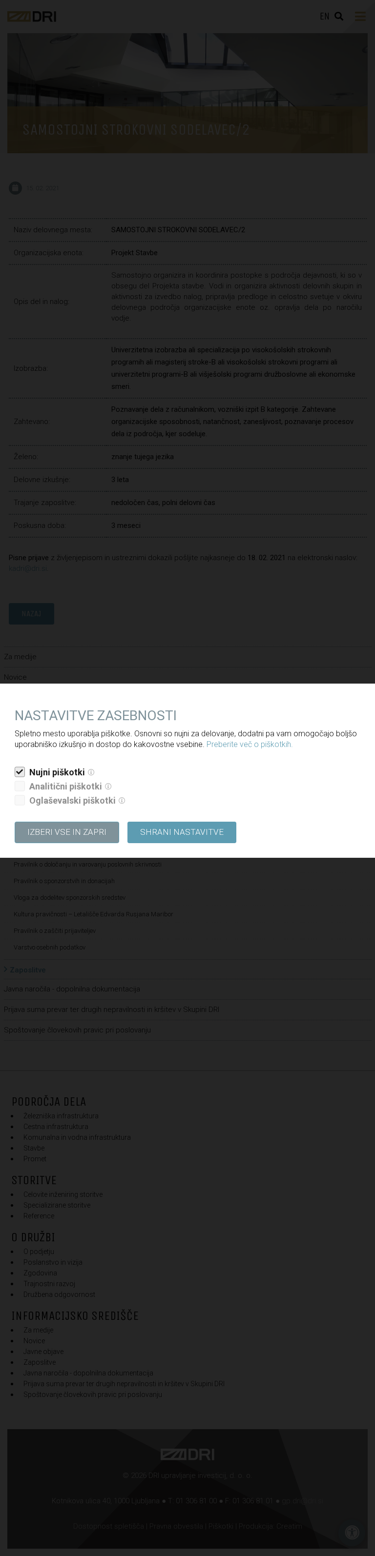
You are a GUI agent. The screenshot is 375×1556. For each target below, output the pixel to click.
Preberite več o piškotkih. (250, 744)
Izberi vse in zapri (66, 832)
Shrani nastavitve (182, 832)
